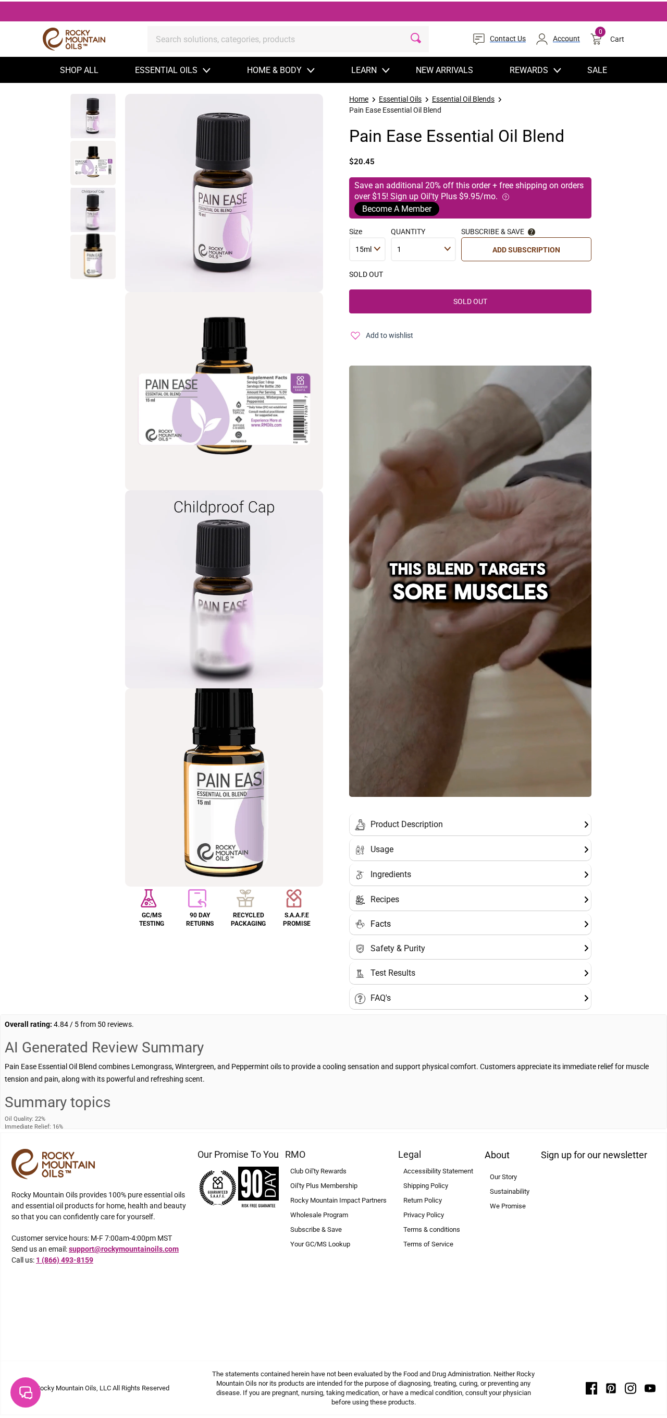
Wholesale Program (319, 1215)
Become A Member (396, 209)
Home (358, 99)
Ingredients (390, 874)
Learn (364, 70)
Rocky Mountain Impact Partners (338, 1200)
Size (355, 231)
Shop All (79, 70)
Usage (381, 849)
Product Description (406, 824)
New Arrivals (444, 70)
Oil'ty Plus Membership (323, 1186)
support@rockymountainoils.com (124, 1249)
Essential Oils (166, 70)
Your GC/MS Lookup (320, 1244)
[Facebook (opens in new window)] (591, 1388)
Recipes (384, 899)
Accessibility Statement (438, 1171)
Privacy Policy (423, 1215)
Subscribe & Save (316, 1229)
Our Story (503, 1177)
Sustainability (509, 1191)
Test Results (392, 973)
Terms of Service (428, 1244)
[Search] (416, 39)
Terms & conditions (431, 1229)
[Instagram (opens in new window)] (630, 1388)
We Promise (508, 1206)
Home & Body (274, 70)
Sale (597, 70)
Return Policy (422, 1200)
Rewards (529, 70)
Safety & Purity (397, 948)
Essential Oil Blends (463, 99)
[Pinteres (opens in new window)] (611, 1388)
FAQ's (380, 998)
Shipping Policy (425, 1186)
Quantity (408, 231)
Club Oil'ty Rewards (318, 1171)
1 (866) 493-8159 (64, 1260)
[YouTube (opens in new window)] (650, 1388)
